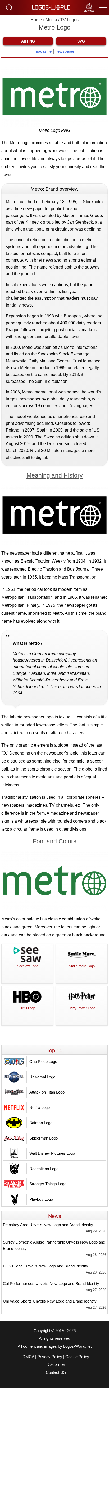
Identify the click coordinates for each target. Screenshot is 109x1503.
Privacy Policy (49, 1357)
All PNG (28, 41)
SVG (81, 41)
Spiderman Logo (43, 1138)
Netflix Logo (39, 1107)
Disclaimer (56, 1364)
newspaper (64, 51)
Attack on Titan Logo (47, 1092)
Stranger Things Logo (47, 1184)
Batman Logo (40, 1122)
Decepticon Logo (43, 1168)
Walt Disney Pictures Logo (52, 1153)
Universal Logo (42, 1077)
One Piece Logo (43, 1061)
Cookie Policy (77, 1357)
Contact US (56, 1372)
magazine (43, 51)
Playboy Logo (41, 1199)
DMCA (28, 1357)
